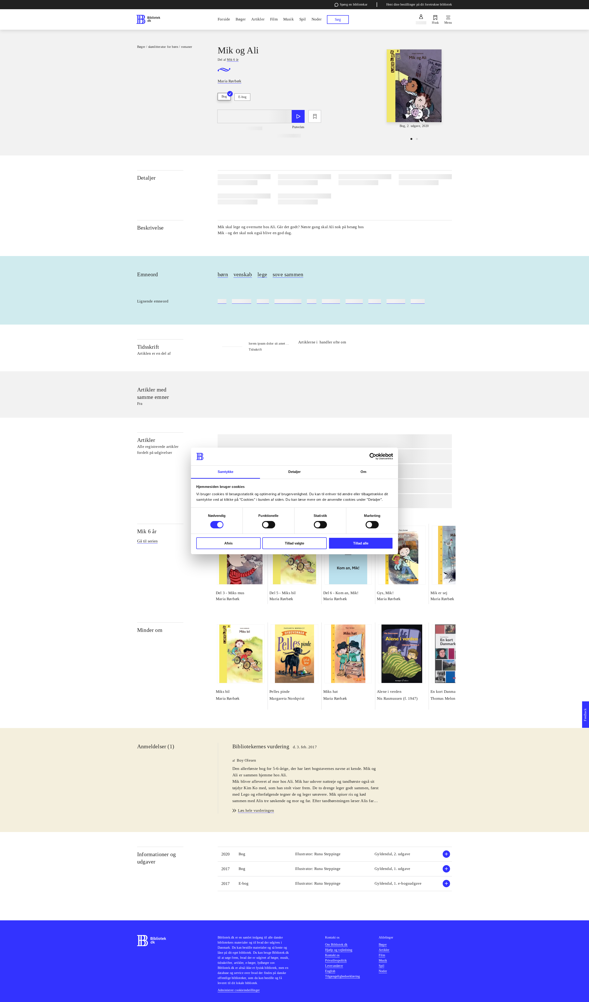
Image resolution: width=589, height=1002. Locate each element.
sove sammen (288, 274)
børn (223, 274)
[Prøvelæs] (298, 116)
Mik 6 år (147, 531)
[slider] (414, 88)
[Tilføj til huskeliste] (314, 116)
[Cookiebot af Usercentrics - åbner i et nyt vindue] (373, 456)
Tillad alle (360, 543)
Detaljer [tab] (294, 472)
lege (262, 274)
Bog (224, 96)
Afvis (228, 543)
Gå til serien (147, 541)
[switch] (268, 524)
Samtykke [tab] (226, 472)
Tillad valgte (294, 543)
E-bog (242, 97)
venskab (243, 274)
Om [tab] (363, 472)
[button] (335, 854)
